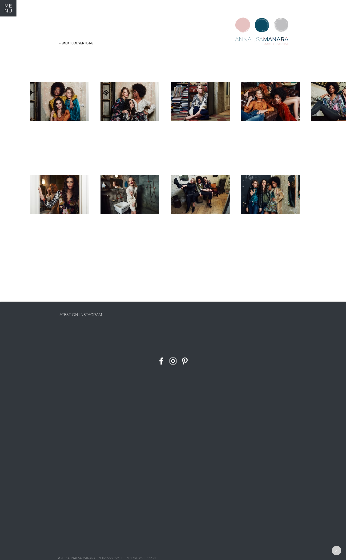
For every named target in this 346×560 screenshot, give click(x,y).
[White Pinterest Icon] (184, 361)
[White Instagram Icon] (173, 361)
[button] (8, 8)
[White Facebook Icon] (161, 361)
